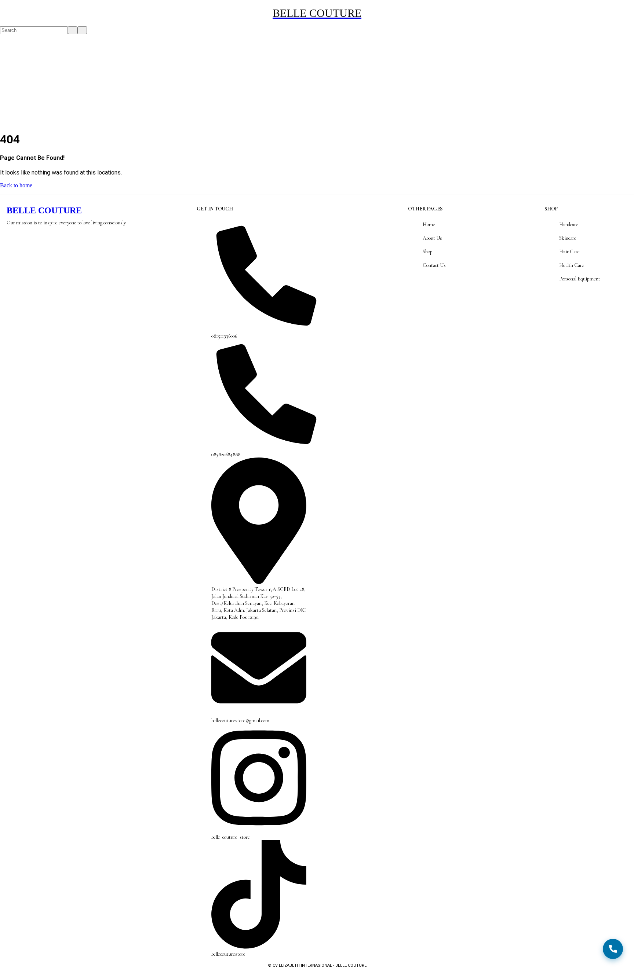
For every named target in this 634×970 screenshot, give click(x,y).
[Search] (2, 23)
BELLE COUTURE (44, 210)
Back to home (16, 185)
